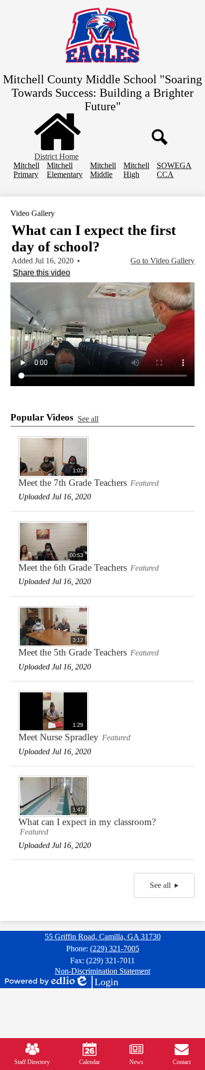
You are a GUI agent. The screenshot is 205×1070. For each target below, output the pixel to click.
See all (88, 419)
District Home (56, 156)
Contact (182, 1062)
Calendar (89, 1062)
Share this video (41, 272)
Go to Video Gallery (162, 260)
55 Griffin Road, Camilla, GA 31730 (103, 936)
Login (96, 982)
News (136, 1062)
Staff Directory (32, 1062)
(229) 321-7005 (114, 948)
